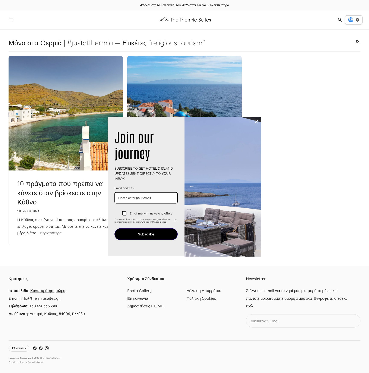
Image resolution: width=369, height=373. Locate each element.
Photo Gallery (139, 290)
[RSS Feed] (358, 41)
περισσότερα (51, 233)
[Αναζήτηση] (340, 20)
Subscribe (146, 234)
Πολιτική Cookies (201, 298)
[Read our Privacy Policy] (175, 220)
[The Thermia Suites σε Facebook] (35, 348)
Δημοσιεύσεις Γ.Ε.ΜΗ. (145, 306)
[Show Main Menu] (11, 20)
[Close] (256, 122)
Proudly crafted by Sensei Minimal (26, 362)
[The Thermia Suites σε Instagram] (47, 348)
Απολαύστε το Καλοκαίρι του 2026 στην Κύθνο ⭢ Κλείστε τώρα (184, 5)
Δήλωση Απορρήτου (204, 290)
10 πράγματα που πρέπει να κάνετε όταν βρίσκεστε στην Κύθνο (60, 192)
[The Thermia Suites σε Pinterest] (41, 348)
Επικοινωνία (137, 298)
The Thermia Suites (50, 358)
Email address (124, 188)
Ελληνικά (17, 348)
